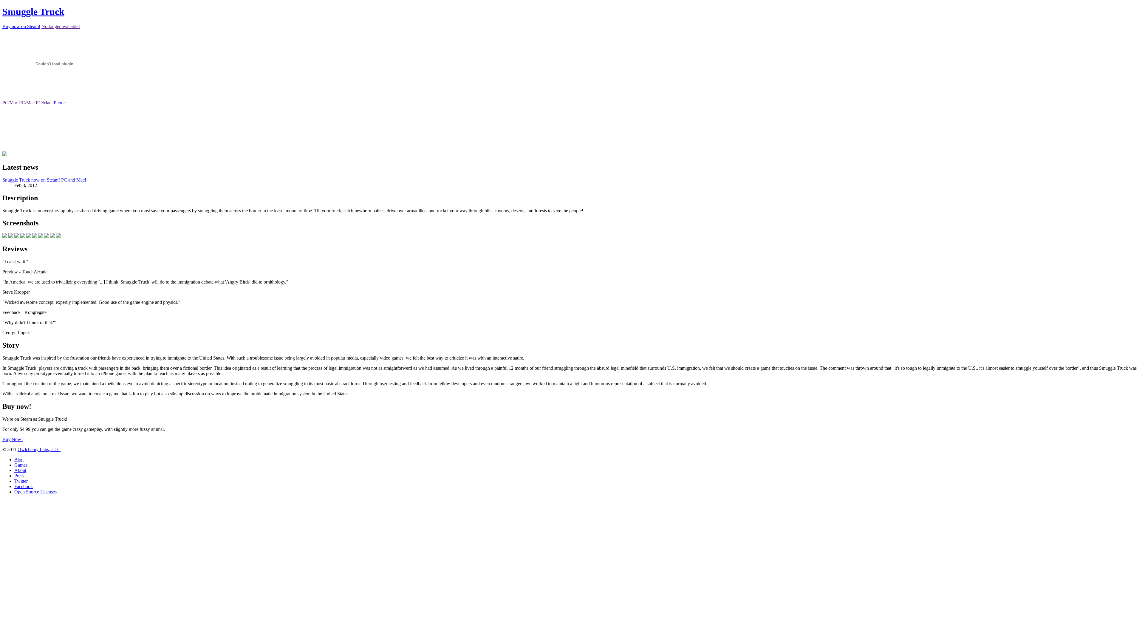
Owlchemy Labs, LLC (39, 449)
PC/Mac (10, 102)
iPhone (59, 102)
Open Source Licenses (35, 491)
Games (20, 464)
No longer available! (60, 26)
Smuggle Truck (33, 11)
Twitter (21, 481)
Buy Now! (12, 439)
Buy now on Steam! (21, 26)
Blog (19, 459)
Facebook (23, 486)
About (20, 470)
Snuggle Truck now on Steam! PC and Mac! (44, 179)
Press (19, 475)
